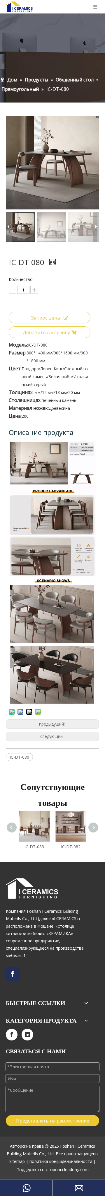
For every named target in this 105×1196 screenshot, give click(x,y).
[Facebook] (13, 974)
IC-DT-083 (34, 846)
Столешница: (24, 400)
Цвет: (15, 368)
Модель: (18, 345)
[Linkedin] (27, 1034)
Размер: (18, 352)
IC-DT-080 (19, 757)
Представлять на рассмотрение (52, 1120)
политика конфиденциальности (60, 1161)
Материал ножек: (29, 408)
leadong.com (76, 1169)
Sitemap (17, 1161)
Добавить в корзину (46, 332)
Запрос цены (46, 318)
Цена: (15, 416)
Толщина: (20, 392)
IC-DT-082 (70, 846)
